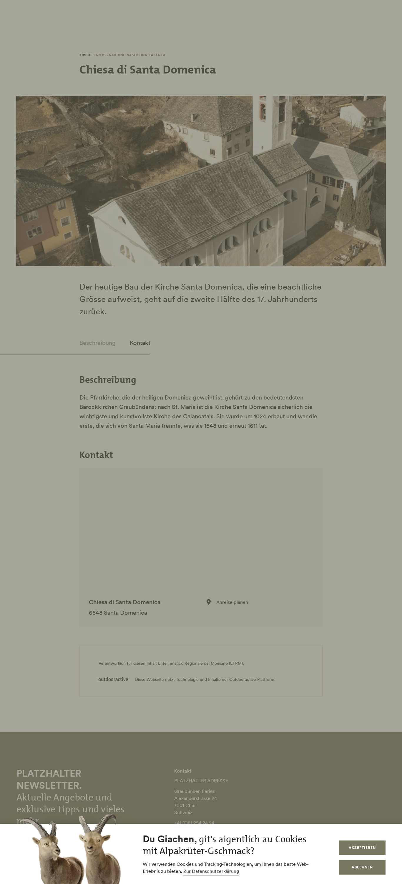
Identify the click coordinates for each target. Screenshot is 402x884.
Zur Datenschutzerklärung (211, 871)
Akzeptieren (362, 847)
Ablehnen (362, 867)
